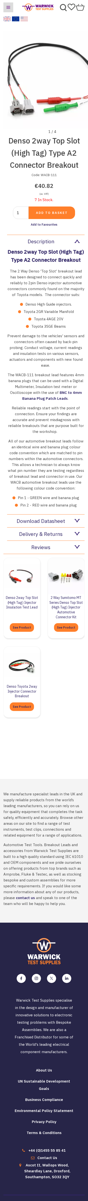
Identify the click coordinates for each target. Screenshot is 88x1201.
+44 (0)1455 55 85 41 (47, 1150)
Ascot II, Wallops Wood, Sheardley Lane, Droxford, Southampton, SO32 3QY (47, 1171)
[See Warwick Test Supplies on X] (51, 978)
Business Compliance (44, 1099)
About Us (44, 1070)
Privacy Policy (44, 1121)
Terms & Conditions (44, 1132)
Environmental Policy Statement (44, 1110)
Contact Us (47, 1157)
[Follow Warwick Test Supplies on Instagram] (36, 978)
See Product (22, 627)
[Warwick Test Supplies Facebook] (21, 978)
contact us (25, 897)
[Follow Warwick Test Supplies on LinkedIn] (66, 978)
